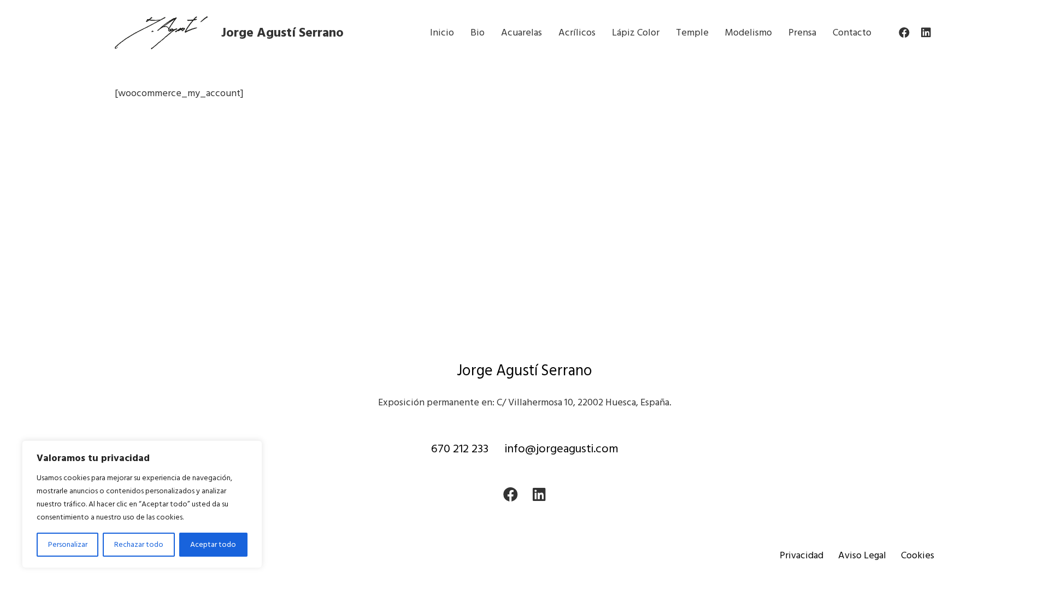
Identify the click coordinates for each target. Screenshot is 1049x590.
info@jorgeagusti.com (561, 448)
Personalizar (67, 544)
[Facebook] (904, 33)
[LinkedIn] (926, 33)
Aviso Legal (862, 555)
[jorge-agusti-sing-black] (161, 32)
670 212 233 (459, 448)
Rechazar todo (138, 544)
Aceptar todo (213, 544)
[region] (142, 504)
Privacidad (801, 555)
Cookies (917, 555)
